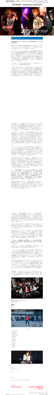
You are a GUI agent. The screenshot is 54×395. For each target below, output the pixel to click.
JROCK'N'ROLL (10, 1)
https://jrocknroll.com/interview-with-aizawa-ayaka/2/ (27, 364)
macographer (24, 300)
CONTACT (46, 1)
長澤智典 (15, 302)
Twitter (12, 307)
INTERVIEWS (18, 1)
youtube (27, 328)
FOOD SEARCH (41, 1)
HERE (19, 38)
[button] (12, 100)
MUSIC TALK (24, 1)
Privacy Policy (22, 394)
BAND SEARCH (29, 1)
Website (12, 306)
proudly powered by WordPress (15, 394)
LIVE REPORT (35, 1)
